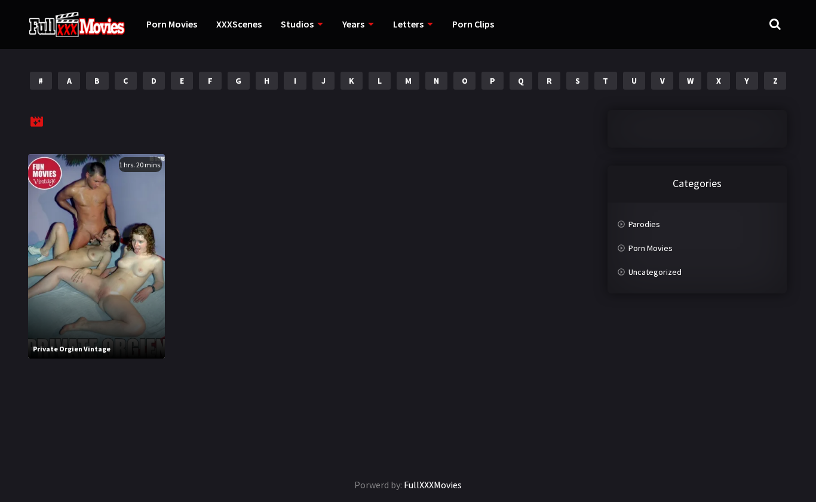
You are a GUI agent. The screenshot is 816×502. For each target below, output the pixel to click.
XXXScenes (239, 24)
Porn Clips (473, 24)
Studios (297, 24)
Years (353, 24)
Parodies (644, 224)
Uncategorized (655, 272)
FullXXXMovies (433, 485)
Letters (408, 24)
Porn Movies (171, 24)
